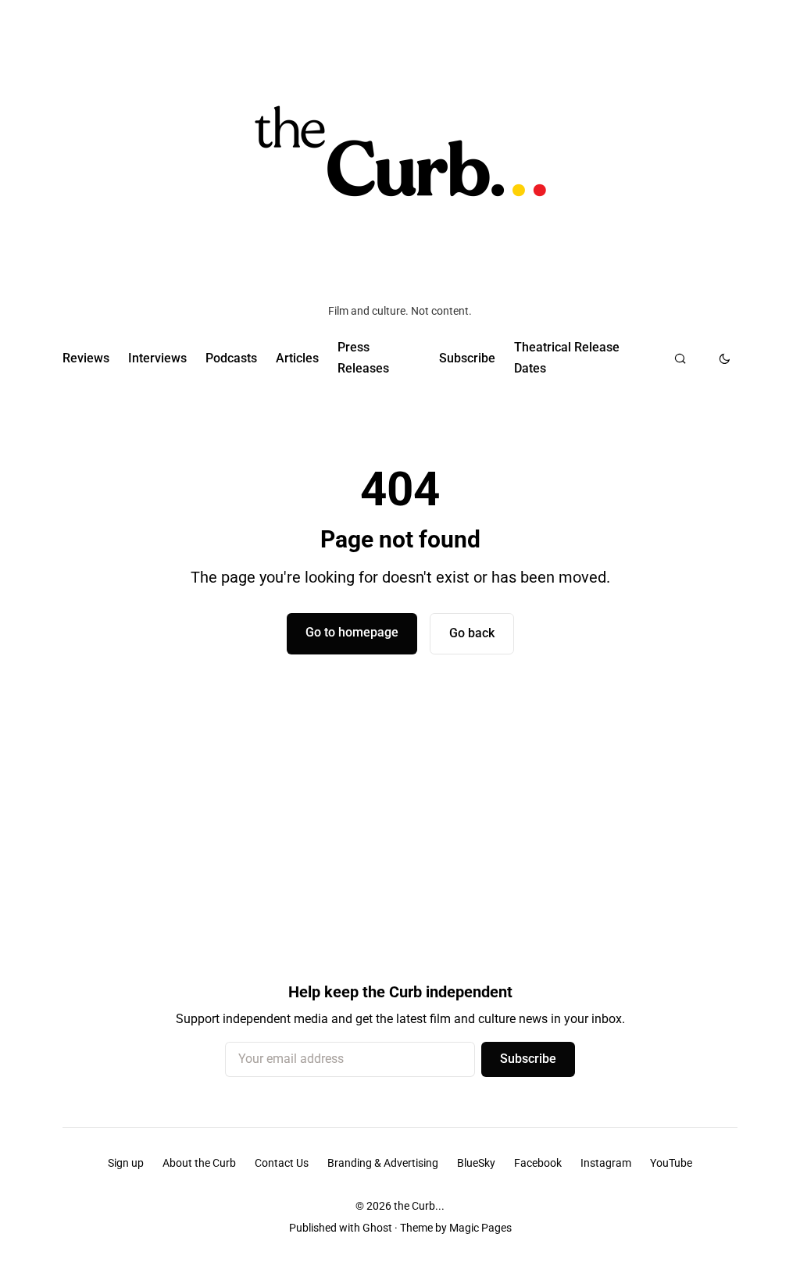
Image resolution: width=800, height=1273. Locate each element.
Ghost (377, 1227)
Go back (472, 633)
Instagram (605, 1163)
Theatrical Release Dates (567, 357)
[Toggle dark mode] (725, 358)
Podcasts (231, 358)
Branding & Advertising (382, 1163)
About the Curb (199, 1163)
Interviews (157, 358)
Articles (297, 358)
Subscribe (467, 358)
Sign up (126, 1163)
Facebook (538, 1163)
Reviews (85, 358)
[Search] (680, 358)
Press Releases (363, 357)
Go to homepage (351, 632)
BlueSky (476, 1163)
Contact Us (282, 1163)
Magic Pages (480, 1227)
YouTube (671, 1163)
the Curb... (419, 1206)
